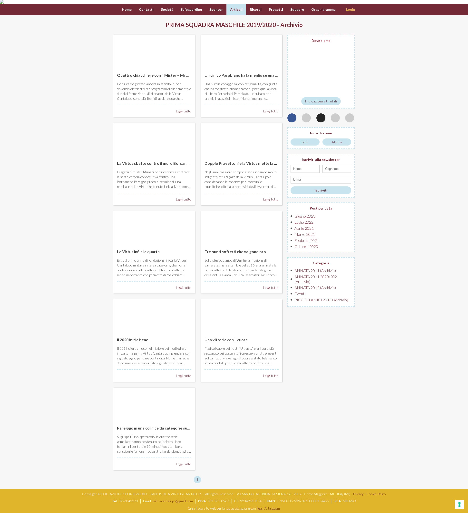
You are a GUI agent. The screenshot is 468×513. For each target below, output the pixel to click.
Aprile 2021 (304, 228)
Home (127, 9)
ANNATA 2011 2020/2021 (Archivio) (316, 279)
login (350, 9)
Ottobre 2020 (306, 246)
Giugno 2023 (304, 216)
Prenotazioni (410, 9)
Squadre (297, 9)
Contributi (384, 9)
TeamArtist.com (268, 508)
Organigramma (323, 9)
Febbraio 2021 (306, 240)
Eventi (299, 293)
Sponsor (216, 9)
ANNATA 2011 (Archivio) (315, 270)
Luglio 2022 (303, 222)
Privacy (358, 494)
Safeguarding (191, 9)
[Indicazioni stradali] (321, 70)
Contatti (146, 9)
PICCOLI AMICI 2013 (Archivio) (321, 299)
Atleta (337, 142)
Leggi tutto (183, 111)
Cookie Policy (376, 494)
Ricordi (256, 9)
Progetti (276, 9)
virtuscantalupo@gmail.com (173, 501)
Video (363, 9)
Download (437, 9)
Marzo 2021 (304, 234)
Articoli (236, 9)
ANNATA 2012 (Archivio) (315, 287)
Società (167, 9)
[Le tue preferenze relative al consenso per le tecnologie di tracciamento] (459, 504)
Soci (305, 142)
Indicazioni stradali (321, 101)
